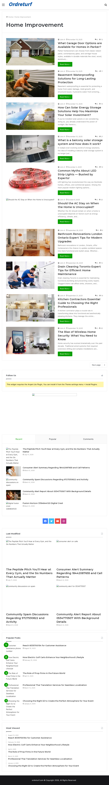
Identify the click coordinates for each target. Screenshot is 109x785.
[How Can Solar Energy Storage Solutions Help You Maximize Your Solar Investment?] (30, 116)
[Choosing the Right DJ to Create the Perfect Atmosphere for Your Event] (13, 708)
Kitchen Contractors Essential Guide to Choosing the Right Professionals (79, 303)
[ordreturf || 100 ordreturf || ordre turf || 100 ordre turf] (21, 5)
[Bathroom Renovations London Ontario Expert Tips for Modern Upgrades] (30, 242)
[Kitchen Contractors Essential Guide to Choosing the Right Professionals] (30, 307)
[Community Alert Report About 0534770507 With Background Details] (13, 495)
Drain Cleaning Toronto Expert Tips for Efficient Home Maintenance (79, 270)
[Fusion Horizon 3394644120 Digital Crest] (13, 507)
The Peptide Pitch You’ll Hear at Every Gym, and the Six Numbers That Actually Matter (29, 573)
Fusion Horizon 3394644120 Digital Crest (43, 503)
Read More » (65, 64)
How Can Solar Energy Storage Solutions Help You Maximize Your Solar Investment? (79, 111)
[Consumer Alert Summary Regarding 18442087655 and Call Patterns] (13, 471)
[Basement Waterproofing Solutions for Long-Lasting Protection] (30, 83)
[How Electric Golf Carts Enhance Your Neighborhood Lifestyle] (13, 663)
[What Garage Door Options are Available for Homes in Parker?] (30, 51)
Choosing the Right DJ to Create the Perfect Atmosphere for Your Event (58, 701)
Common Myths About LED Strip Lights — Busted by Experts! (77, 174)
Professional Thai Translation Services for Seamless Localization (55, 685)
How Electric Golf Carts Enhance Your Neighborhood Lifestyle (53, 657)
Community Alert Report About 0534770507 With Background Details (57, 491)
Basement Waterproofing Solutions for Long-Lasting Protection (77, 78)
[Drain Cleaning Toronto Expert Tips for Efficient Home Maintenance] (30, 275)
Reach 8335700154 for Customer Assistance (44, 645)
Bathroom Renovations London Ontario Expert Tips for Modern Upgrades (80, 237)
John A (62, 40)
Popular (52, 439)
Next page (96, 365)
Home (10, 17)
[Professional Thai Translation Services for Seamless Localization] (13, 691)
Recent (19, 439)
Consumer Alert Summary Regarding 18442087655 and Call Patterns (56, 467)
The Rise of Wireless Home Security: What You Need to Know (77, 335)
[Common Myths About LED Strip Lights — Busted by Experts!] (30, 179)
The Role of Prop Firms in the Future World (44, 673)
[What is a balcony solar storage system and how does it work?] (30, 148)
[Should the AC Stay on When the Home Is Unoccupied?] (30, 212)
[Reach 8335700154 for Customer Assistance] (13, 649)
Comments (88, 439)
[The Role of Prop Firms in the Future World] (13, 677)
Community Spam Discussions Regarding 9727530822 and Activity (55, 479)
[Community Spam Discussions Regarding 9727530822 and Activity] (13, 483)
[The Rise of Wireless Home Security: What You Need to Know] (30, 340)
